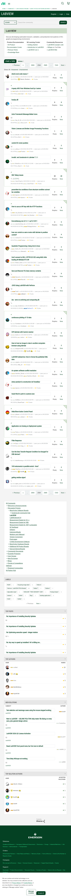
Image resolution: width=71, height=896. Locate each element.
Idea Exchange (13, 558)
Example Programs (14, 553)
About (19, 863)
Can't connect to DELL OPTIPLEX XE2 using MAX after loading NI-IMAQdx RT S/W (29, 258)
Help (67, 14)
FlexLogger (13, 539)
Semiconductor (13, 846)
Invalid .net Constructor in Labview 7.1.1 (25, 157)
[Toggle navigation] (11, 3)
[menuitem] (62, 4)
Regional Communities (15, 568)
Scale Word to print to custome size (23, 394)
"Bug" (31, 595)
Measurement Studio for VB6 (19, 522)
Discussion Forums (22, 9)
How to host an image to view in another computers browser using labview (28, 344)
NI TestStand (14, 527)
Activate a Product (41, 870)
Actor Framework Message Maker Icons (24, 114)
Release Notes (13, 50)
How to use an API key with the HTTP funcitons (27, 207)
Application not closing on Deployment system (27, 426)
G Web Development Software (20, 541)
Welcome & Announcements (17, 505)
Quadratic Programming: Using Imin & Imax (26, 246)
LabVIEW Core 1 (33, 50)
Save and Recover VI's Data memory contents (26, 271)
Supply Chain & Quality (47, 863)
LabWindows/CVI (15, 517)
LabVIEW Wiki (52, 50)
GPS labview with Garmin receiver (22, 332)
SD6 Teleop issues (17, 175)
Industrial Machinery (55, 844)
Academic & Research (9, 844)
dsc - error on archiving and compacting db (25, 300)
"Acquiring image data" (23, 584)
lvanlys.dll (16, 100)
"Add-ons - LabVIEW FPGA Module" (16, 588)
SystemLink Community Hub (21, 513)
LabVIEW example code (56, 45)
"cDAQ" (19, 599)
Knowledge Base (13, 52)
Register (53, 14)
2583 (32, 65)
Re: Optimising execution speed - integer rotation (22, 632)
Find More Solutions (35, 702)
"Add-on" (39, 584)
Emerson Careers (27, 863)
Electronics (40, 844)
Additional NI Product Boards (19, 546)
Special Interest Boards (17, 549)
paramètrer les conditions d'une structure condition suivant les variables (31, 191)
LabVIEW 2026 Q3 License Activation (18, 733)
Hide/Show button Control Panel (22, 412)
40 (61, 176)
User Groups (12, 556)
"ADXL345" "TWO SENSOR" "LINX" (33, 592)
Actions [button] (20, 61)
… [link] (27, 65)
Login (61, 14)
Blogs (10, 561)
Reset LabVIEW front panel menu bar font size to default (24, 746)
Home (4, 9)
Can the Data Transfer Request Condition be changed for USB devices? (30, 453)
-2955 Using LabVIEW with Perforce (23, 285)
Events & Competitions (15, 563)
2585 (45, 65)
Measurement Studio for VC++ (19, 520)
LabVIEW (13, 515)
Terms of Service (46, 853)
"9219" (8, 584)
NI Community (10, 503)
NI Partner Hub (11, 570)
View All (35, 611)
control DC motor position (20, 143)
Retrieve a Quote (36, 853)
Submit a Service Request (54, 870)
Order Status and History (23, 853)
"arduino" (9, 595)
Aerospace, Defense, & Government (25, 844)
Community (11, 9)
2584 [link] (39, 65)
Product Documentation (16, 870)
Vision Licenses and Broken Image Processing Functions (30, 129)
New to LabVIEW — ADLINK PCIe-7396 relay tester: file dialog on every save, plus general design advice (29, 720)
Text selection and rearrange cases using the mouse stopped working (28, 710)
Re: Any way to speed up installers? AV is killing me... (23, 642)
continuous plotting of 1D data (21, 317)
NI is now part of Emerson (9, 863)
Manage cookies (31, 892)
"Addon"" (35, 588)
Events (57, 863)
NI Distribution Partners (9, 853)
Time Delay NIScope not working (16, 759)
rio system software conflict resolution (24, 371)
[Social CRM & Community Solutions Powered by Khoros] (41, 820)
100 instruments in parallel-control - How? (25, 466)
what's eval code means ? (20, 74)
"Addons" (47, 588)
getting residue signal (19, 477)
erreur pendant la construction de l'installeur (26, 382)
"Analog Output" (54, 592)
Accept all (41, 893)
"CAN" (8, 599)
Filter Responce (17, 440)
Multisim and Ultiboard (17, 534)
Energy (46, 844)
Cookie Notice (28, 883)
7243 (56, 65)
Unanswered (23, 69)
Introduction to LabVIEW (36, 47)
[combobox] (37, 22)
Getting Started (33, 45)
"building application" (45, 595)
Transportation (23, 846)
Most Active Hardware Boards (19, 544)
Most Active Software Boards (40, 9)
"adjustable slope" (12, 592)
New (61, 78)
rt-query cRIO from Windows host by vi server (26, 88)
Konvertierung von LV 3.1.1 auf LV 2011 (24, 221)
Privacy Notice (16, 883)
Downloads (6, 870)
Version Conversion (16, 537)
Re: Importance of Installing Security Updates (21, 616)
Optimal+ (9, 565)
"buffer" (21, 595)
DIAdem (12, 529)
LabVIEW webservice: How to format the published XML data (30, 358)
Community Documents (15, 551)
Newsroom (37, 863)
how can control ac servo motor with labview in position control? (30, 233)
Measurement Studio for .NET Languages (23, 525)
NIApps (50, 47)
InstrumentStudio (15, 532)
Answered (14, 69)
